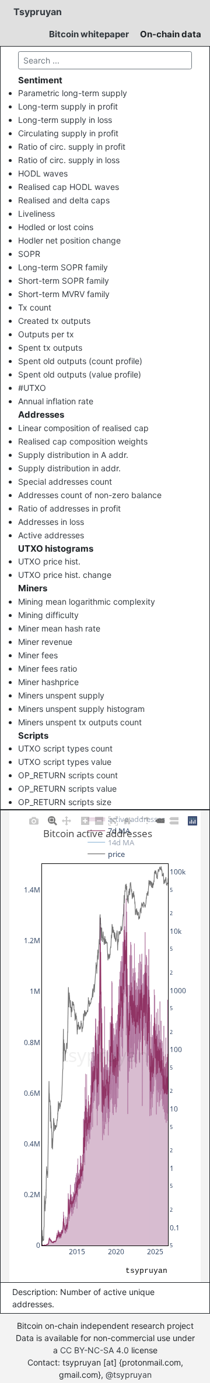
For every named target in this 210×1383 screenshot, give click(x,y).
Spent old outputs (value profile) (79, 374)
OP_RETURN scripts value (67, 788)
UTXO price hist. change (64, 575)
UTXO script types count (65, 748)
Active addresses (51, 535)
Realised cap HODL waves (68, 187)
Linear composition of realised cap (83, 428)
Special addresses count (65, 481)
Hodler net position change (69, 240)
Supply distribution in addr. (69, 468)
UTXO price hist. (49, 561)
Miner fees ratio (47, 668)
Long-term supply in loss (65, 120)
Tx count (34, 307)
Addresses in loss (51, 522)
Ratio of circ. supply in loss (69, 160)
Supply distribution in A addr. (73, 455)
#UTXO (32, 388)
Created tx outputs (54, 321)
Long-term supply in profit (68, 106)
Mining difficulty (48, 615)
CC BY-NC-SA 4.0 (94, 1350)
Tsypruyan (37, 11)
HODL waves (43, 173)
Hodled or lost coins (55, 227)
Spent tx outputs (50, 347)
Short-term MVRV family (64, 294)
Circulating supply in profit (68, 133)
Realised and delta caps (64, 200)
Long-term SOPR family (63, 267)
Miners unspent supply (61, 695)
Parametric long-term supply (72, 93)
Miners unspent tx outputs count (80, 722)
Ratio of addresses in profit (69, 508)
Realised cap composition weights (83, 441)
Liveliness (36, 213)
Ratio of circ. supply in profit (71, 146)
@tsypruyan (129, 1375)
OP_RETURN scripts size (64, 802)
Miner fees (38, 655)
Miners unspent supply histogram (81, 709)
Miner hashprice (48, 682)
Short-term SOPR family (63, 280)
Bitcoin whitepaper (89, 34)
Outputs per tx (46, 334)
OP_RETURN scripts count (68, 775)
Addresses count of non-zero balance (90, 495)
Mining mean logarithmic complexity (86, 601)
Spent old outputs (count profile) (80, 361)
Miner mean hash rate (59, 628)
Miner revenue (45, 642)
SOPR (29, 254)
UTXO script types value (64, 762)
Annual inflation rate (55, 401)
